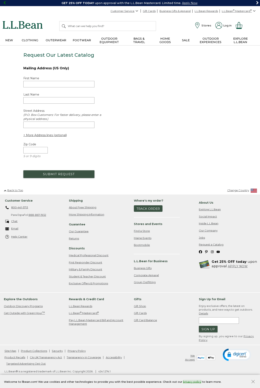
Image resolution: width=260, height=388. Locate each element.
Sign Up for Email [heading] (212, 299)
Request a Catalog (211, 244)
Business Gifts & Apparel (175, 11)
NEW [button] (9, 40)
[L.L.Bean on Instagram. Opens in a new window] (212, 252)
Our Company (208, 230)
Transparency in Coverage (84, 357)
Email (14, 228)
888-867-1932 (37, 214)
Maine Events (142, 238)
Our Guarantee (79, 231)
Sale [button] (186, 40)
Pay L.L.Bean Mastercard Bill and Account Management (96, 322)
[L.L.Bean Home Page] (23, 25)
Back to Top (15, 190)
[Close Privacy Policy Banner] (253, 382)
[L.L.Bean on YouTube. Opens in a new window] (218, 252)
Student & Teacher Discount (87, 276)
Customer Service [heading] (19, 200)
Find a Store (142, 231)
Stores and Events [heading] (148, 224)
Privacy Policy (77, 350)
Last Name (31, 94)
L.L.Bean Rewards (206, 11)
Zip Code (29, 144)
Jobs (202, 237)
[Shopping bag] (241, 25)
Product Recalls (14, 357)
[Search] (64, 26)
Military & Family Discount (85, 269)
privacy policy (192, 381)
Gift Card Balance (145, 320)
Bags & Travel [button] (139, 40)
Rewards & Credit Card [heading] (86, 299)
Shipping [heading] (76, 200)
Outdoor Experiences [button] (210, 40)
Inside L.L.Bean (208, 223)
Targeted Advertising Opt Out (26, 363)
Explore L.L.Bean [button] (240, 40)
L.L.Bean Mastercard (84, 313)
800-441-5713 (19, 207)
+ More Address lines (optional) (45, 135)
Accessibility (114, 357)
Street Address (62, 115)
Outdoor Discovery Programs (23, 306)
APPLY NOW (238, 266)
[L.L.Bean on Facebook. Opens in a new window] (200, 252)
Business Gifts (143, 268)
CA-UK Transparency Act (46, 357)
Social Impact (208, 216)
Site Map (10, 350)
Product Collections (34, 350)
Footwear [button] (82, 40)
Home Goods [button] (165, 40)
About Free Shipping (82, 207)
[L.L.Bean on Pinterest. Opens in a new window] (206, 252)
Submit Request (59, 174)
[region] (130, 3)
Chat (14, 221)
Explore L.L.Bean (210, 209)
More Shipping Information (86, 214)
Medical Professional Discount (88, 255)
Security (57, 350)
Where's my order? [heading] (148, 200)
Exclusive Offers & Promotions (88, 283)
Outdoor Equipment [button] (109, 40)
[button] (237, 354)
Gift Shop (140, 306)
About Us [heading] (206, 202)
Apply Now (189, 3)
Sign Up (208, 329)
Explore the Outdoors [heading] (21, 299)
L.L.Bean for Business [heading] (151, 261)
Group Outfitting (145, 282)
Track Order (148, 209)
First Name (31, 78)
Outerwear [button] (56, 40)
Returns (74, 238)
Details (203, 313)
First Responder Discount (85, 262)
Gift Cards (149, 11)
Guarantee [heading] (77, 224)
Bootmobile (142, 245)
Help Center (19, 236)
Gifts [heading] (137, 299)
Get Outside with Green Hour (24, 313)
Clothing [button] (30, 40)
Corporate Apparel (146, 275)
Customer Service (122, 11)
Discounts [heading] (77, 248)
